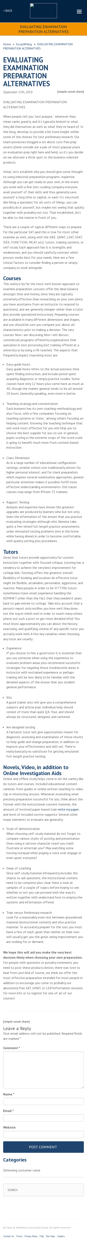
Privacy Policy (30, 1236)
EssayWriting (24, 44)
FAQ (41, 1236)
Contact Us (8, 1236)
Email (8, 1111)
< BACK (7, 11)
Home (7, 44)
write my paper (68, 809)
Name (8, 1094)
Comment (11, 1048)
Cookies (61, 1236)
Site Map (50, 1236)
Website (9, 1127)
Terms (19, 1236)
